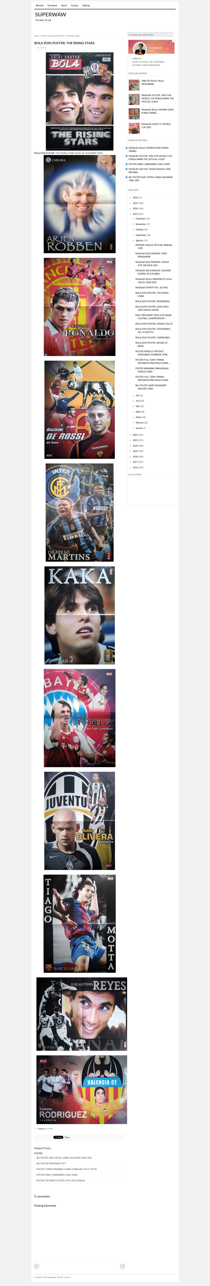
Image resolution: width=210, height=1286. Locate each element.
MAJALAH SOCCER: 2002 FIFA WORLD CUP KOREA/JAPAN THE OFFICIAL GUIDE (157, 98)
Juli (137, 396)
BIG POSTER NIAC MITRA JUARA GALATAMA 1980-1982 (64, 1158)
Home (36, 36)
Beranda (40, 6)
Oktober (140, 230)
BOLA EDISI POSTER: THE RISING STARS (64, 43)
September (141, 235)
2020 (135, 446)
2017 (135, 462)
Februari (140, 423)
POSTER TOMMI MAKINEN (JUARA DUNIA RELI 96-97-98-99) (66, 1169)
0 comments (41, 48)
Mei (138, 406)
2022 (135, 435)
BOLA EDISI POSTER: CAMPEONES (152, 338)
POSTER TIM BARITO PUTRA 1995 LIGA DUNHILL (60, 1181)
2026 (135, 198)
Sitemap (86, 6)
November (141, 224)
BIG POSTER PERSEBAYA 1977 (51, 1164)
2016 (135, 468)
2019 (135, 451)
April (138, 412)
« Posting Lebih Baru (36, 1266)
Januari (139, 428)
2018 (135, 457)
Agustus (140, 241)
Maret (139, 417)
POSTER (43, 36)
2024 (135, 209)
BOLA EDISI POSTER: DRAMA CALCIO (154, 324)
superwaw (50, 14)
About (64, 6)
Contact (74, 6)
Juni (138, 401)
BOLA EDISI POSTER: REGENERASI (152, 301)
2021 (135, 440)
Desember (141, 219)
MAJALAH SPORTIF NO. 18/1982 (151, 288)
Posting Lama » (122, 1266)
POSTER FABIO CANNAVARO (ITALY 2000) (56, 1175)
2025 (135, 203)
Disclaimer (52, 6)
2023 (135, 214)
